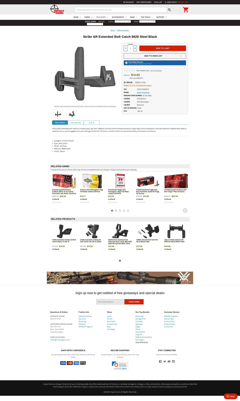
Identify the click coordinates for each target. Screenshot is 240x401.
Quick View (64, 181)
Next (185, 210)
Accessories (118, 17)
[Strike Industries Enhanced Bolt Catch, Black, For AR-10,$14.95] (64, 231)
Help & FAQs (169, 319)
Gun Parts (101, 17)
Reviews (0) (76, 122)
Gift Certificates (143, 2)
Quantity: (130, 44)
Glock (138, 329)
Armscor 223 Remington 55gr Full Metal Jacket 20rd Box (91, 191)
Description (60, 122)
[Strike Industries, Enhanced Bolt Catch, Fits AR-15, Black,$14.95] (92, 231)
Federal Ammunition (144, 337)
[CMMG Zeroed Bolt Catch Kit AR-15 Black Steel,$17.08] (148, 231)
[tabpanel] (64, 190)
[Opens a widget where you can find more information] (231, 397)
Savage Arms (141, 319)
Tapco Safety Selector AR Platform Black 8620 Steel (174, 241)
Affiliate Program (85, 327)
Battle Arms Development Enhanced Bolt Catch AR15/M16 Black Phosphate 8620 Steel (120, 241)
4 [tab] (124, 211)
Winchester (140, 332)
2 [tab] (116, 211)
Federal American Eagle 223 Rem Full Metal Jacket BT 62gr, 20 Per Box (147, 191)
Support (160, 17)
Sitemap (82, 324)
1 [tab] (112, 211)
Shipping (82, 321)
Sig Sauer (139, 324)
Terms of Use (169, 321)
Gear (132, 17)
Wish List (158, 2)
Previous (55, 210)
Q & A (91, 122)
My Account (128, 2)
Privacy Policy (169, 324)
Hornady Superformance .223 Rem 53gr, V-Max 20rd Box (175, 191)
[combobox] (121, 9)
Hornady (139, 321)
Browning (139, 316)
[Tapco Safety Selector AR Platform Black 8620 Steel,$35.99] (176, 231)
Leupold (139, 335)
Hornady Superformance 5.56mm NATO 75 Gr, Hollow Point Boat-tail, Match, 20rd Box (64, 191)
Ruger (138, 327)
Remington (140, 340)
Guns (76, 17)
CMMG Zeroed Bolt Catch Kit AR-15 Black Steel (147, 241)
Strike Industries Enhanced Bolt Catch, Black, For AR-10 (64, 241)
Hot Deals (145, 17)
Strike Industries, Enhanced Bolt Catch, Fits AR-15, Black (90, 241)
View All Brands (142, 342)
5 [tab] (128, 211)
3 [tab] (120, 211)
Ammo (87, 17)
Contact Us (168, 327)
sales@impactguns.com (60, 340)
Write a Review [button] (156, 70)
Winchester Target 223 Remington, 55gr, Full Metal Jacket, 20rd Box (118, 191)
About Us (82, 319)
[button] (120, 365)
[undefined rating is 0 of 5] (130, 70)
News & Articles (85, 316)
